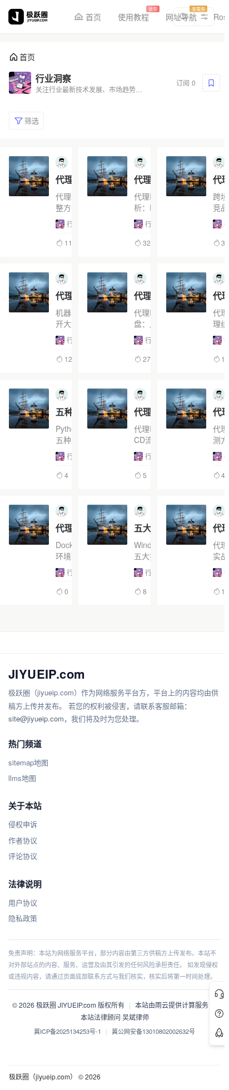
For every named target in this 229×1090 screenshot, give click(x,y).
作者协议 (22, 840)
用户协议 (22, 902)
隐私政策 (22, 918)
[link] (22, 57)
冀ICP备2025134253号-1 (67, 1031)
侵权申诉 (22, 824)
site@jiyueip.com (36, 718)
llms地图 (22, 778)
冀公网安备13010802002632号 (153, 1031)
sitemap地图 (28, 762)
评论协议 (22, 855)
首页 (27, 56)
